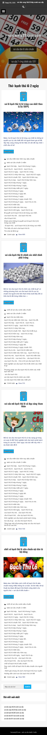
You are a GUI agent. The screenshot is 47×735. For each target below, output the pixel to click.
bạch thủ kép (12, 166)
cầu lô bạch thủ (10, 218)
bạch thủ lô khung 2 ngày (13, 191)
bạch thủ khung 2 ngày (27, 166)
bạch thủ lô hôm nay (30, 177)
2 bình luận (11, 235)
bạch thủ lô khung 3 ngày (13, 196)
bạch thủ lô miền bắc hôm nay (15, 207)
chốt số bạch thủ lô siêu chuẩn (15, 663)
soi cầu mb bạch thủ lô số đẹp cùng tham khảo (23, 405)
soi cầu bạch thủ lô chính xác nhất (17, 377)
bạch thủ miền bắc (33, 356)
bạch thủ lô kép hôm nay (26, 180)
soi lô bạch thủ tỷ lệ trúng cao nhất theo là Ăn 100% (23, 105)
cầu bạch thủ (9, 358)
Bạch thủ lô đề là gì (29, 331)
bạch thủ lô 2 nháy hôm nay (14, 174)
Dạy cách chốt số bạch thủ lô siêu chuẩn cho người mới (23, 667)
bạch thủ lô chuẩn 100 (12, 177)
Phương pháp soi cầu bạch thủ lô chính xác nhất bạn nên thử (22, 371)
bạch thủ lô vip (27, 210)
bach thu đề (33, 320)
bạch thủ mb (20, 356)
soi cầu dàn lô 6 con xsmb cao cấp (14, 718)
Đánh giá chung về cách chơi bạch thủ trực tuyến (23, 671)
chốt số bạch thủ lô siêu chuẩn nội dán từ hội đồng (23, 550)
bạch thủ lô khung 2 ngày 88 (15, 194)
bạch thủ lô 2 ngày (11, 172)
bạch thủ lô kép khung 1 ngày (15, 183)
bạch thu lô (8, 169)
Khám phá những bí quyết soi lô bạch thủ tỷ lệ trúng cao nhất (21, 222)
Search (27, 686)
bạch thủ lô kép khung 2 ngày (15, 185)
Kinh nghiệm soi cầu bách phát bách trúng (20, 518)
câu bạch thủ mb (24, 215)
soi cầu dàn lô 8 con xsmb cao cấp (14, 715)
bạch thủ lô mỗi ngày (12, 210)
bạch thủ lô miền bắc (12, 204)
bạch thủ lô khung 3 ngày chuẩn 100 (18, 199)
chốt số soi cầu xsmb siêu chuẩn (19, 310)
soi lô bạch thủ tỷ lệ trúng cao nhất (28, 225)
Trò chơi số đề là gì (11, 231)
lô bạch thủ (9, 225)
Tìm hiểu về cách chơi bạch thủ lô (16, 228)
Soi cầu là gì (8, 521)
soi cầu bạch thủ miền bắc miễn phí (17, 380)
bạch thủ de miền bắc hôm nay (15, 320)
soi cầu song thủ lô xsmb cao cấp (30, 1)
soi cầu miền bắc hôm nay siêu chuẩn (21, 159)
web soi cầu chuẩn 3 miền (16, 163)
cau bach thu (20, 358)
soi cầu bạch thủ (11, 374)
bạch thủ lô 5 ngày (33, 174)
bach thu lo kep (10, 180)
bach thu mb (9, 356)
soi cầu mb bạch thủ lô (23, 521)
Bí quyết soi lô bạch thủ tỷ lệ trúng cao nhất (20, 213)
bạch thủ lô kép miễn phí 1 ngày (16, 188)
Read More (9, 152)
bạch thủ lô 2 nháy (27, 172)
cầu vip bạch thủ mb (25, 515)
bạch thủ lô (18, 169)
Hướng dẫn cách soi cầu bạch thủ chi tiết (19, 674)
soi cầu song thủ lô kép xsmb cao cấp (15, 709)
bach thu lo (28, 169)
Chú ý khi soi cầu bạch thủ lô (29, 361)
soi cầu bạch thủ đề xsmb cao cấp (14, 712)
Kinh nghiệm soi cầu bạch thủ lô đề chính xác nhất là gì (23, 365)
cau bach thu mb (10, 215)
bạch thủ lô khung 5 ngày (13, 202)
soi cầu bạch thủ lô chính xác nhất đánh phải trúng (23, 256)
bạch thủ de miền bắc (15, 317)
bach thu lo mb (30, 202)
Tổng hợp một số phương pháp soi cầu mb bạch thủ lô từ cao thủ (22, 524)
